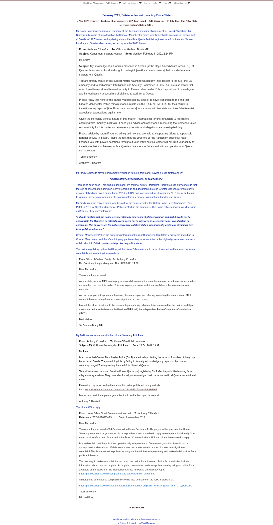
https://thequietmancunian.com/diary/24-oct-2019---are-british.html (121, 389)
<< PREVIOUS (136, 507)
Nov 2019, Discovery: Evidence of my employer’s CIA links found (111, 21)
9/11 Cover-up (156, 21)
